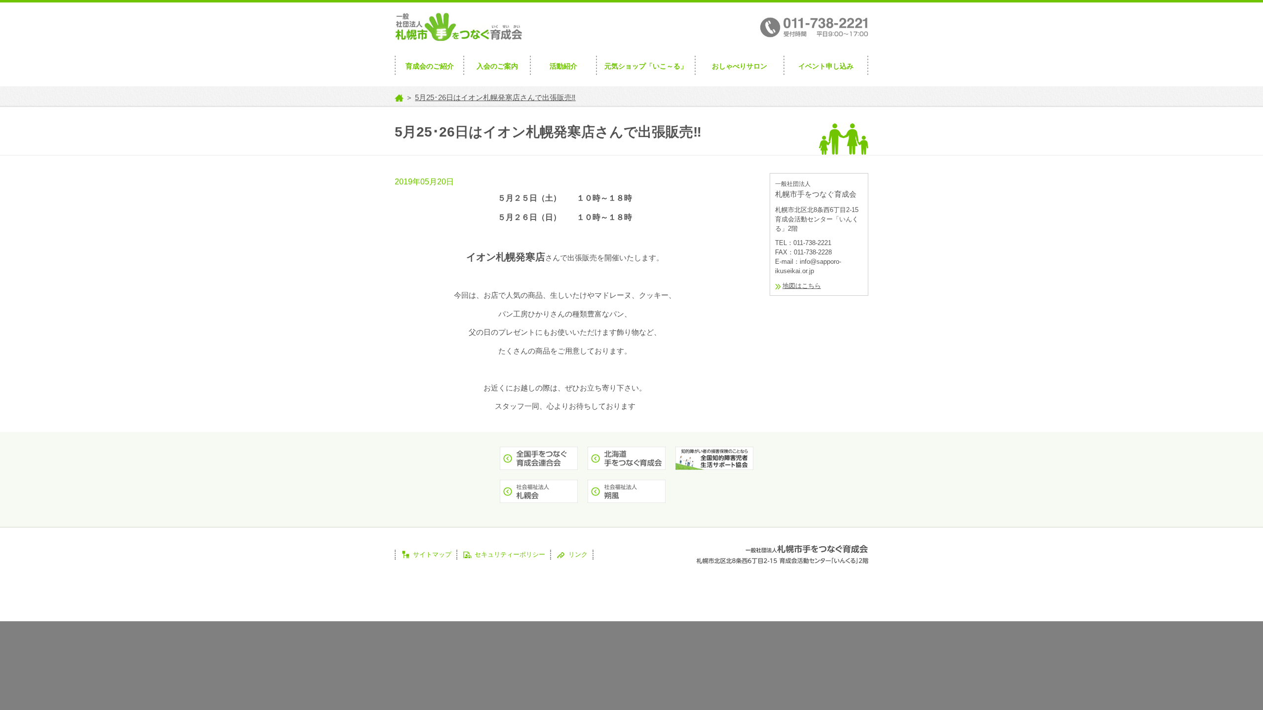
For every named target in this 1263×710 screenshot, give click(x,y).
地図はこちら (801, 285)
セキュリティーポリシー (510, 554)
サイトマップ (432, 554)
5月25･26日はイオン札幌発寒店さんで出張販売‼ (495, 97)
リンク (578, 554)
